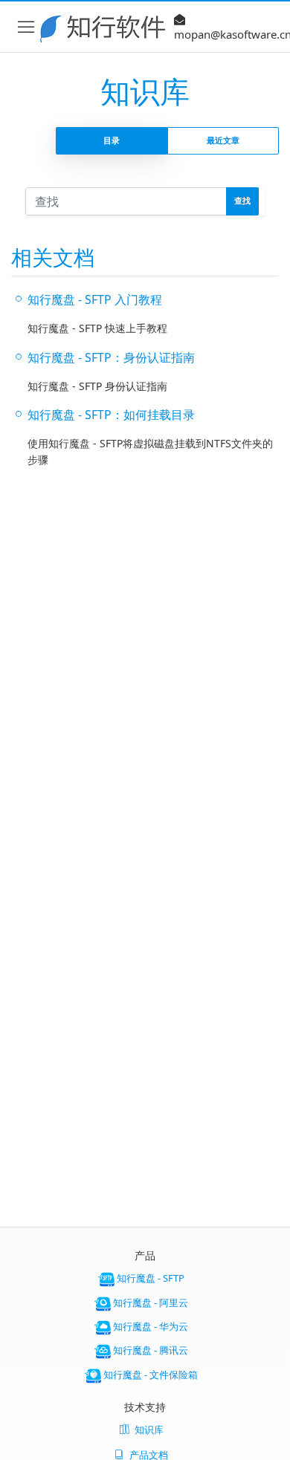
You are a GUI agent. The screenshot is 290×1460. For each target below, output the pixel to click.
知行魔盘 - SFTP (149, 1278)
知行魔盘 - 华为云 (149, 1326)
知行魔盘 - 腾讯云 (149, 1350)
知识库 (149, 1429)
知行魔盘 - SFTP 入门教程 (95, 299)
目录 (111, 140)
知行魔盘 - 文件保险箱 (149, 1374)
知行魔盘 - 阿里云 (149, 1302)
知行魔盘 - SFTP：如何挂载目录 (111, 414)
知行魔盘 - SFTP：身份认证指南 (111, 357)
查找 (242, 200)
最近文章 (223, 140)
